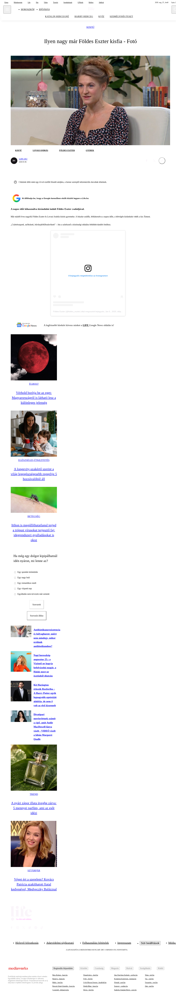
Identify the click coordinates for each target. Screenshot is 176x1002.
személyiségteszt (121, 16)
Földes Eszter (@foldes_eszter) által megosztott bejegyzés (78, 311)
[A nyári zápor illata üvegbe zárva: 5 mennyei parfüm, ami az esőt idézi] (34, 768)
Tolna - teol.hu (149, 975)
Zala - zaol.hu (149, 986)
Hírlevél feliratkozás (26, 942)
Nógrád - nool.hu (119, 982)
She (37, 2)
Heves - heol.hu (88, 990)
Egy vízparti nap (24, 588)
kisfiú (90, 27)
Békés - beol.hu (57, 982)
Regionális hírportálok (63, 968)
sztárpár (34, 870)
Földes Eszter (67, 150)
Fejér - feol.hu (88, 979)
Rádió (160, 968)
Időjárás (44, 9)
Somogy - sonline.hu (121, 986)
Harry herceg (84, 16)
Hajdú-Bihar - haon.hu (90, 986)
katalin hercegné (57, 16)
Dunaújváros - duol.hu (90, 975)
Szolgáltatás (145, 968)
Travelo (55, 2)
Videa (46, 2)
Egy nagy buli (23, 577)
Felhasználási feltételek (95, 942)
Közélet (83, 968)
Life (29, 2)
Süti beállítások (150, 943)
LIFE (86, 325)
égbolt (34, 384)
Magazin (115, 968)
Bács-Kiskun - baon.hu (60, 975)
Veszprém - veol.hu (151, 982)
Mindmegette (18, 2)
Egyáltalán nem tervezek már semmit (33, 594)
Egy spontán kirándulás (27, 572)
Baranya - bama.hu (58, 979)
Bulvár (129, 968)
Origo (6, 2)
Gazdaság (99, 968)
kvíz (101, 16)
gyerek (90, 150)
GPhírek (80, 2)
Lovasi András (40, 150)
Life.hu (23, 159)
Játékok (101, 2)
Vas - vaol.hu (149, 979)
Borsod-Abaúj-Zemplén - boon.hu (63, 986)
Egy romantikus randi (26, 583)
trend (34, 794)
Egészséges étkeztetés (34, 460)
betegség (34, 516)
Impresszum (124, 942)
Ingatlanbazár (68, 2)
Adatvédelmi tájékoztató (60, 942)
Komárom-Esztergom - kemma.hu (125, 979)
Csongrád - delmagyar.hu (60, 990)
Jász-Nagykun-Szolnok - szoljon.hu (126, 975)
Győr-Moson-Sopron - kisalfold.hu (94, 982)
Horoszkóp (28, 9)
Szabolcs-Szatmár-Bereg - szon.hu (125, 990)
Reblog (91, 2)
